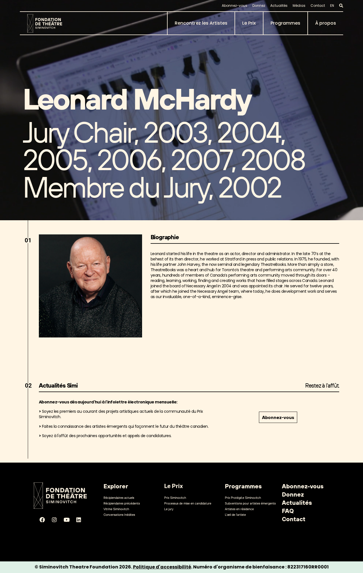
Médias (299, 5)
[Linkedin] (78, 519)
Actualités (279, 5)
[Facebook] (42, 519)
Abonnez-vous (234, 5)
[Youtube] (66, 519)
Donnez (258, 5)
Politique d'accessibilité (162, 567)
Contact (318, 5)
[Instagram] (54, 519)
